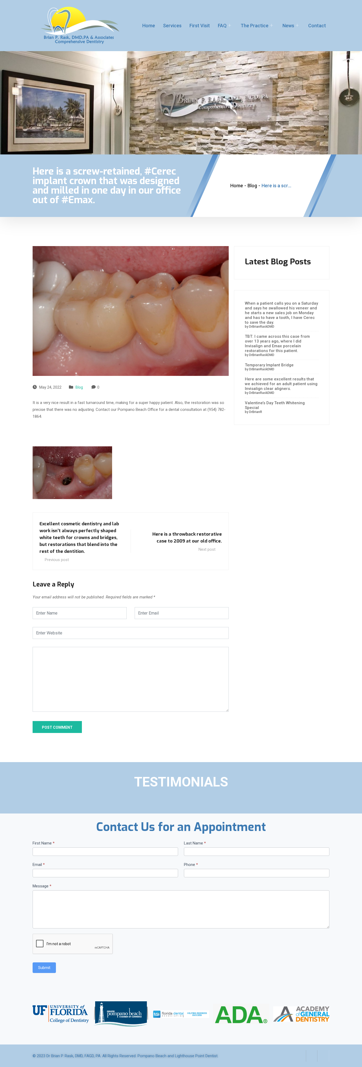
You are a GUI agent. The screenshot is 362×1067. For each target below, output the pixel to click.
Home (148, 25)
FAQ (222, 25)
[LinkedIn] (323, 1056)
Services (172, 25)
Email (39, 864)
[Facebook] (300, 1056)
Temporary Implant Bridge (269, 365)
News (288, 25)
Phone (191, 864)
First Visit (199, 25)
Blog (79, 387)
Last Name (195, 843)
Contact (317, 25)
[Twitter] (311, 1056)
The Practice (254, 25)
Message (42, 886)
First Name (44, 843)
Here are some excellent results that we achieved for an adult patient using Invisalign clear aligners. (281, 384)
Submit (44, 967)
